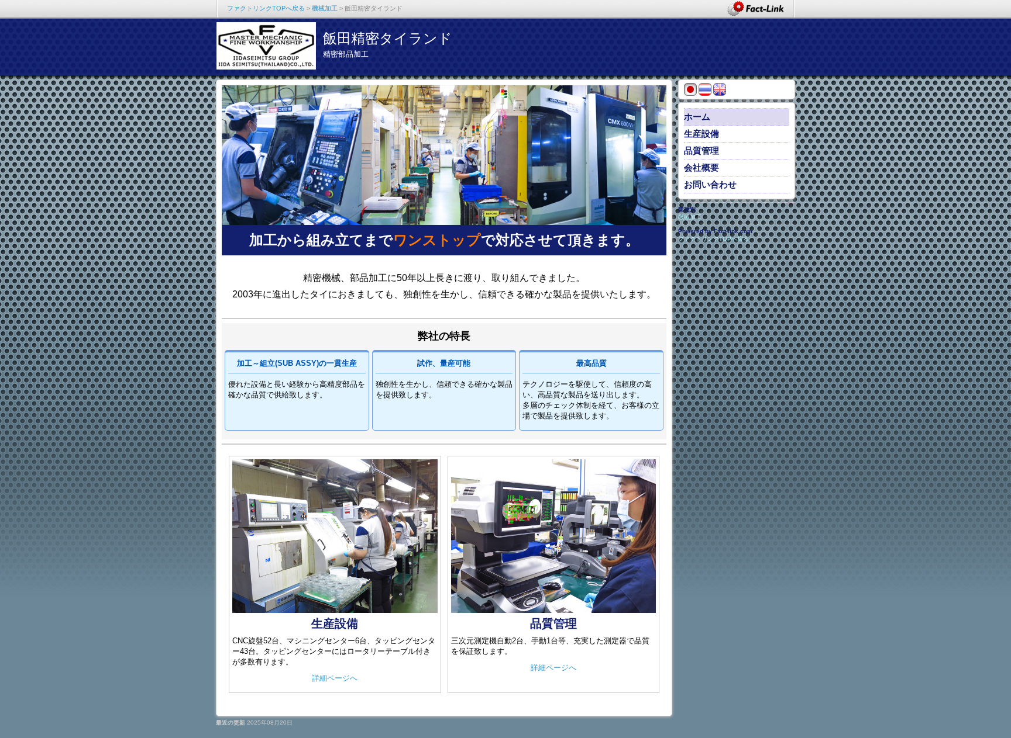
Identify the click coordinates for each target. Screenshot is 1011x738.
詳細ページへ (334, 678)
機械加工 (325, 8)
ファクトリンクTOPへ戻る (266, 8)
